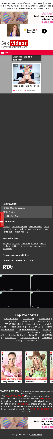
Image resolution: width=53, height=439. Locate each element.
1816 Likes (19, 90)
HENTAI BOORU (16, 335)
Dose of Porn (23, 3)
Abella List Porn (17, 326)
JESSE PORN (43, 8)
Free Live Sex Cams (11, 216)
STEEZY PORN (10, 8)
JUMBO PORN (13, 5)
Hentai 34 (32, 335)
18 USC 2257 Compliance (14, 208)
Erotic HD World (29, 5)
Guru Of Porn (45, 5)
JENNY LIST (37, 3)
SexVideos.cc (36, 434)
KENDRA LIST (35, 326)
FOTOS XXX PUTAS (13, 324)
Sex (14, 43)
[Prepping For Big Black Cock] (26, 83)
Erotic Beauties (33, 332)
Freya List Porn (33, 324)
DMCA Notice (9, 212)
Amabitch (47, 329)
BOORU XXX (47, 335)
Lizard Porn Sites (27, 8)
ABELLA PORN (8, 3)
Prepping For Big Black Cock (26, 86)
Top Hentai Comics (29, 337)
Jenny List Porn (44, 321)
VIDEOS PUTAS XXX (13, 332)
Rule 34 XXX (10, 337)
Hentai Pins (32, 340)
